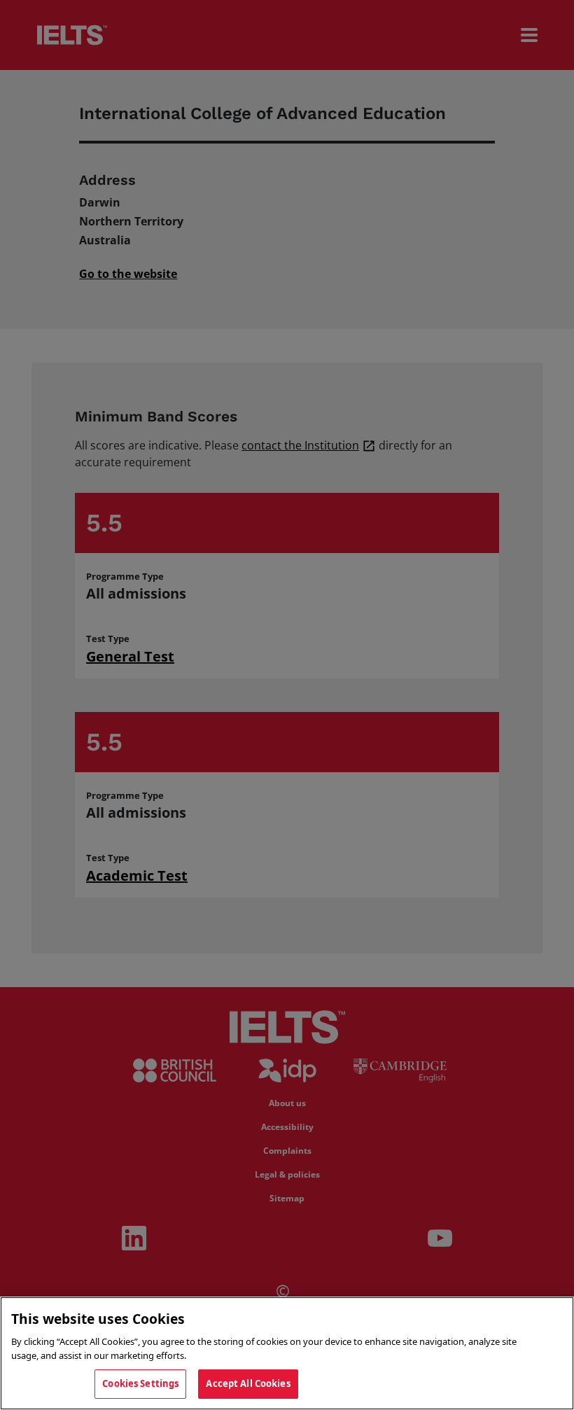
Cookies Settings (140, 1383)
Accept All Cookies (248, 1383)
